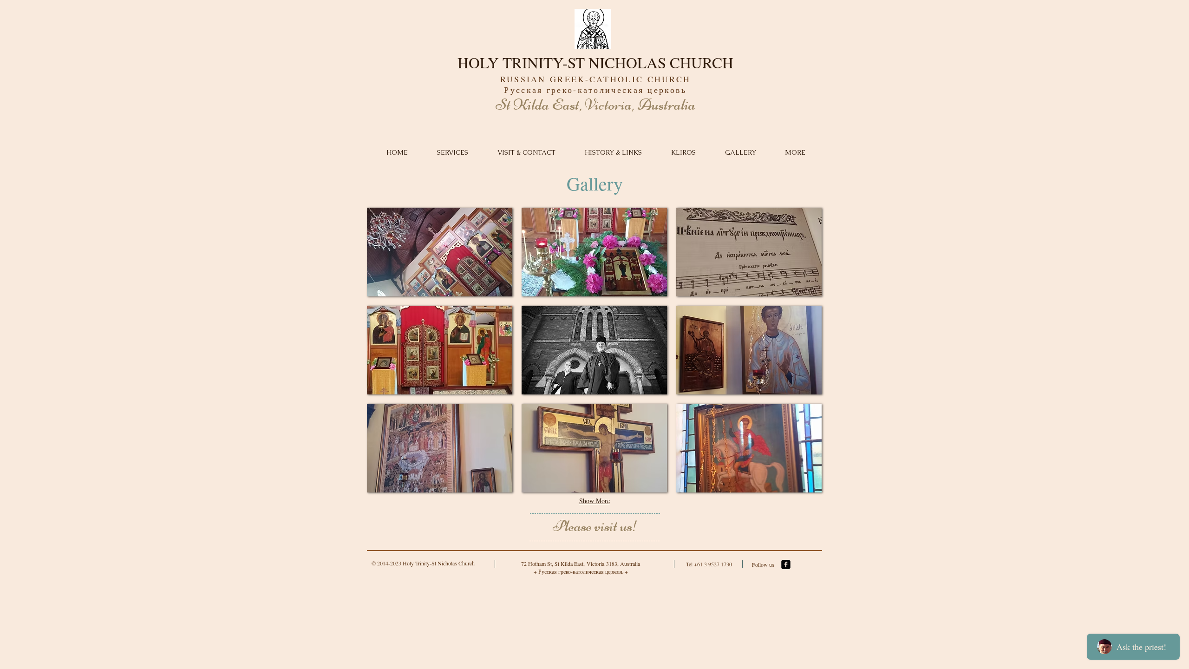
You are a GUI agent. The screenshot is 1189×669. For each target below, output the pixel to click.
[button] (439, 252)
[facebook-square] (785, 564)
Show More (594, 500)
